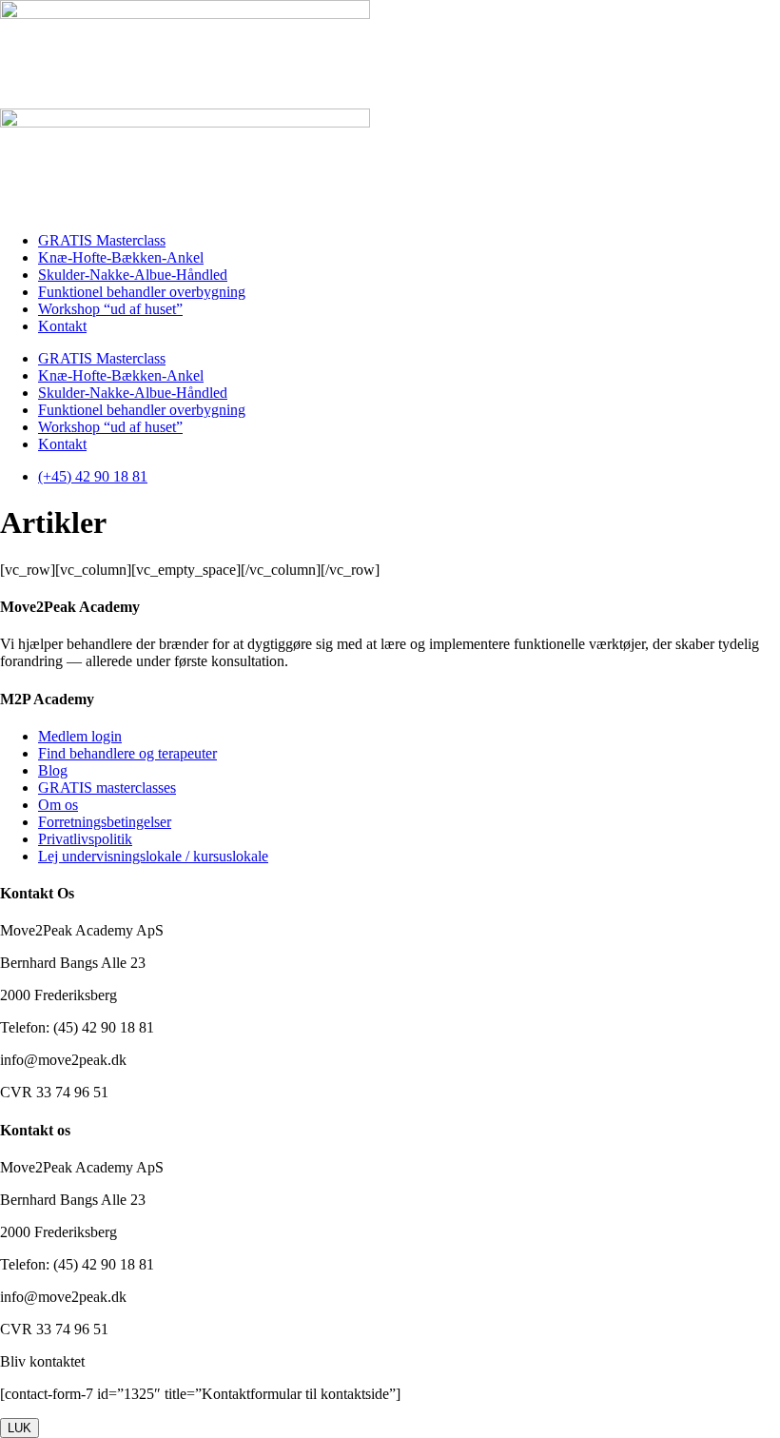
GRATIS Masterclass (102, 240)
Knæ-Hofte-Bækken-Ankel (121, 257)
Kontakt (62, 326)
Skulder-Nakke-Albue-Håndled (132, 274)
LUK (19, 1428)
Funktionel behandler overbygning (141, 292)
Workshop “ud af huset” (110, 309)
